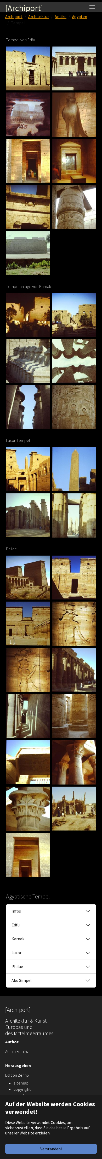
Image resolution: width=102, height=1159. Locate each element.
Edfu (16, 924)
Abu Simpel (22, 980)
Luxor (16, 952)
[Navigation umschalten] (92, 7)
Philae (17, 966)
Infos (16, 911)
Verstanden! (51, 1148)
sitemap (21, 1083)
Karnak (18, 938)
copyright (22, 1089)
